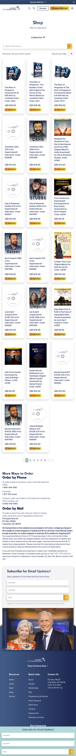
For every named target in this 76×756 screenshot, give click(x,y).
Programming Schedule (38, 696)
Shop (11, 692)
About (30, 679)
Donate (42, 8)
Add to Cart (12, 110)
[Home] (11, 8)
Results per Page (59, 54)
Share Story (33, 705)
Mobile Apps (33, 688)
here (45, 553)
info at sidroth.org (55, 687)
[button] (73, 2)
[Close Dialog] (73, 729)
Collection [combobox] (36, 37)
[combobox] (38, 46)
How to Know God (37, 665)
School (12, 696)
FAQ (30, 692)
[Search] (69, 46)
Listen (11, 684)
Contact (31, 709)
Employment (33, 713)
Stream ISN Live (59, 8)
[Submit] (66, 597)
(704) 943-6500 (54, 685)
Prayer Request (34, 700)
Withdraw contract (36, 717)
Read (11, 688)
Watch (11, 679)
